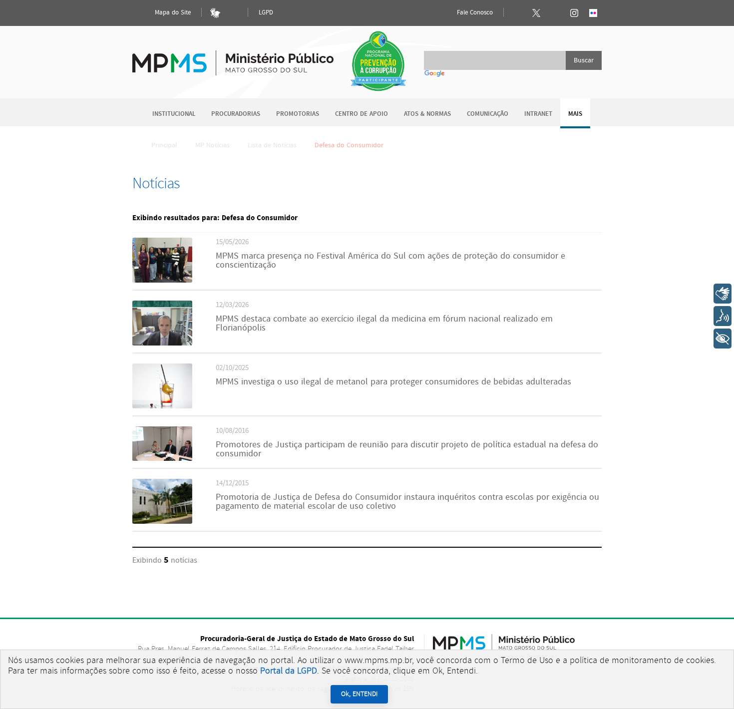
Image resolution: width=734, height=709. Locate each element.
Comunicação (487, 114)
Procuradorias (235, 114)
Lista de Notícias (272, 145)
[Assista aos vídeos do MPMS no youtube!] (555, 13)
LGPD (266, 12)
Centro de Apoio (361, 114)
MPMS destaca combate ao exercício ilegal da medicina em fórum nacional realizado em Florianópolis (384, 324)
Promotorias (297, 114)
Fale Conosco (474, 12)
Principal (164, 145)
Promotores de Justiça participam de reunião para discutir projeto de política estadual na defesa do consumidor (407, 449)
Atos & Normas (427, 114)
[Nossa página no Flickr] (593, 13)
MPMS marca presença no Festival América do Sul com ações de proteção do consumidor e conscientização (390, 261)
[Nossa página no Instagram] (574, 13)
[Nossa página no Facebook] (517, 13)
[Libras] (215, 13)
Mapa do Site (172, 12)
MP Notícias (212, 145)
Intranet (538, 114)
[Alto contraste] (234, 13)
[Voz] (723, 316)
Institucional (173, 114)
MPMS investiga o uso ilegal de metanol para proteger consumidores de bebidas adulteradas (393, 381)
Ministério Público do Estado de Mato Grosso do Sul (233, 57)
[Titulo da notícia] (162, 280)
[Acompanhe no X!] (536, 13)
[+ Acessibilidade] (723, 339)
